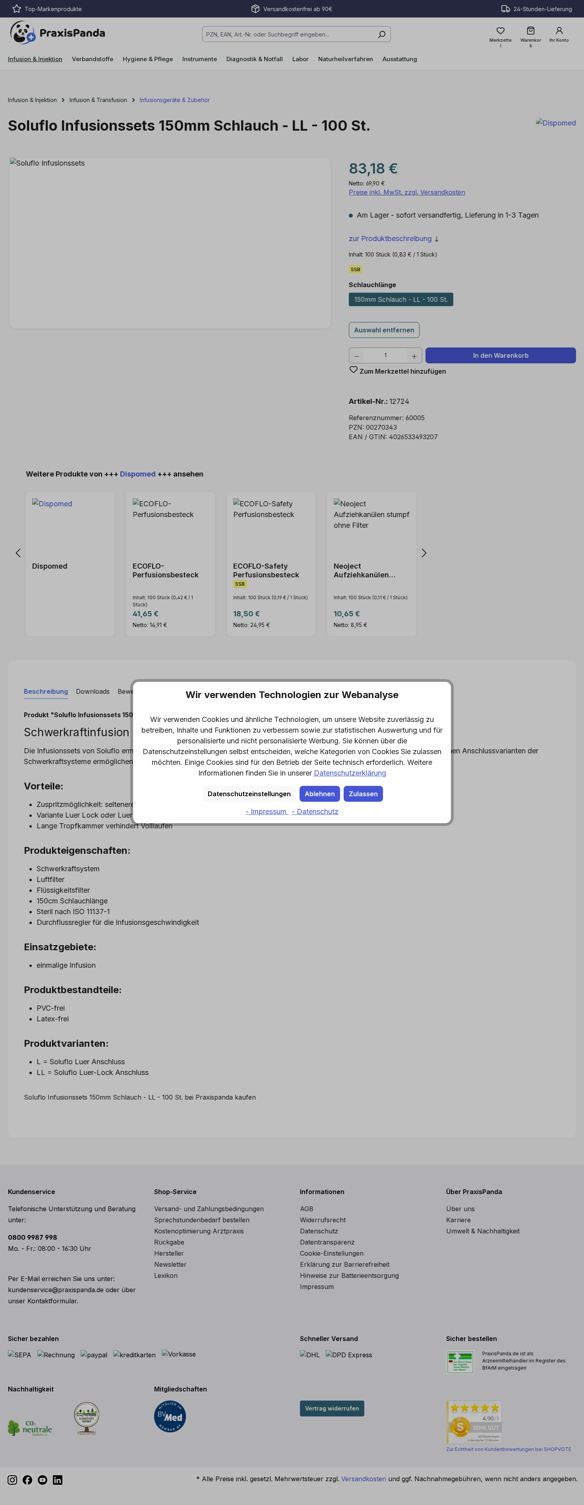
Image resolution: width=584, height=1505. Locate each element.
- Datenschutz (315, 811)
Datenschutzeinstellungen (249, 794)
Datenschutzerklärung (350, 773)
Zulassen (363, 794)
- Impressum (267, 811)
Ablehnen (320, 794)
